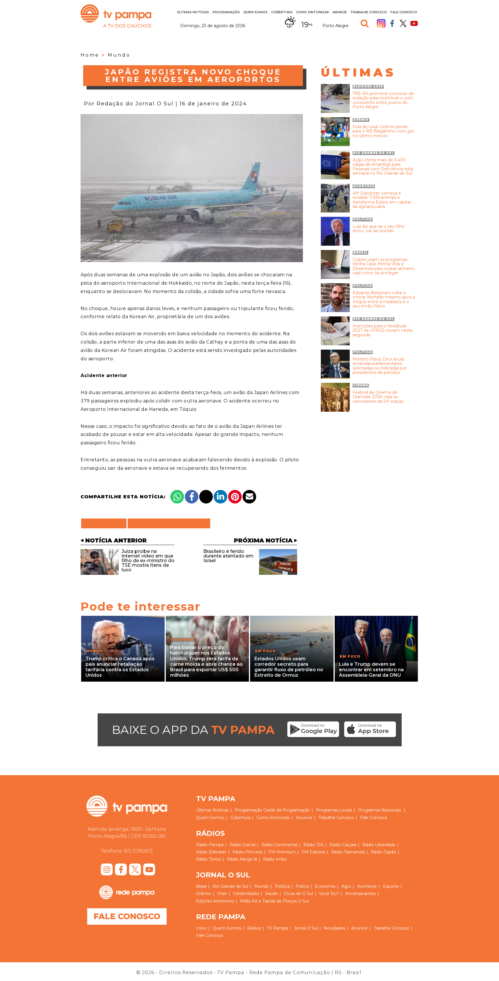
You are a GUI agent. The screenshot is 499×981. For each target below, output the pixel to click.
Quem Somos (255, 12)
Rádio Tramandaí (348, 852)
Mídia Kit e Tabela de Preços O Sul (274, 901)
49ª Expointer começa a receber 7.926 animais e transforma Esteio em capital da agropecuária (382, 200)
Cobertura (282, 12)
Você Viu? (329, 893)
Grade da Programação (286, 810)
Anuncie (339, 12)
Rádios (254, 928)
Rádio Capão (383, 852)
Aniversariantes (360, 893)
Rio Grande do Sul (230, 886)
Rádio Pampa (210, 844)
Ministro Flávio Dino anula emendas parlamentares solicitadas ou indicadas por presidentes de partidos (380, 366)
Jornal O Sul (306, 928)
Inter (222, 893)
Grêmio (203, 893)
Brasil (201, 886)
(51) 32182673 (138, 851)
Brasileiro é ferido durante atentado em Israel (228, 556)
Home (90, 55)
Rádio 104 (313, 844)
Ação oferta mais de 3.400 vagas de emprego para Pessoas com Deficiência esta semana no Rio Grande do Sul (383, 167)
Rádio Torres (208, 859)
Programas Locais (334, 810)
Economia (325, 886)
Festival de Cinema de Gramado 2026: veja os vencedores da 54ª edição (378, 397)
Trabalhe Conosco (368, 12)
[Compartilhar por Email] (249, 496)
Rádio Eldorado (211, 852)
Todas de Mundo (169, 523)
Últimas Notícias (193, 12)
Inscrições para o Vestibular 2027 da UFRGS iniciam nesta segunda (382, 330)
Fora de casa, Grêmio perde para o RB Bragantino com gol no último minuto (383, 131)
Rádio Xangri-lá (242, 859)
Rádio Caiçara (342, 844)
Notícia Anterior (116, 540)
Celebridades (246, 893)
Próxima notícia (263, 540)
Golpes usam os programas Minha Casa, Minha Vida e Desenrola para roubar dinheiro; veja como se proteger (384, 266)
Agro (346, 886)
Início (201, 928)
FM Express (313, 852)
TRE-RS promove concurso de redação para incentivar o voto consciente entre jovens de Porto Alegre (383, 100)
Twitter (403, 23)
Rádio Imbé (275, 859)
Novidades (334, 928)
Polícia (302, 886)
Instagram (381, 23)
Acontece (367, 886)
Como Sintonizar (312, 12)
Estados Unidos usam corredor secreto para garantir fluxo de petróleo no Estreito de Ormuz (288, 667)
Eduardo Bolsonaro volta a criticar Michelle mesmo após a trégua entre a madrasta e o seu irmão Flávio (384, 300)
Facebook (392, 23)
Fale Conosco (403, 12)
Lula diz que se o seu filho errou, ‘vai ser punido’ (379, 228)
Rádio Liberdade (378, 844)
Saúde (271, 893)
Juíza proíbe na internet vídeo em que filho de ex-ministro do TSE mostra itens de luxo (148, 560)
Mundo (119, 55)
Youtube (414, 23)
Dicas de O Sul (298, 893)
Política (282, 886)
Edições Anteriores (215, 901)
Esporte (391, 886)
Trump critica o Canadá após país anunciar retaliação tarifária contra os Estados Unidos (119, 667)
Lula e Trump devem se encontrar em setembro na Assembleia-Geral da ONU (371, 669)
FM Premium (282, 852)
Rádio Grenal (242, 844)
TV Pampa (116, 15)
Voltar (105, 523)
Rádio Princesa (247, 852)
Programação (248, 810)
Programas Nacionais (379, 810)
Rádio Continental (279, 844)
